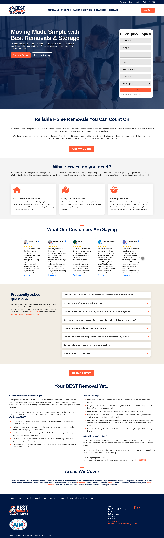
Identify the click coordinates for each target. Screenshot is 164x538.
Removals (53, 10)
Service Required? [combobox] (128, 84)
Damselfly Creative (51, 535)
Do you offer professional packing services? (84, 303)
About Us (43, 498)
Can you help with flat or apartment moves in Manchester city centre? (96, 336)
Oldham (109, 483)
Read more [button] (27, 275)
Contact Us (53, 498)
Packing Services (82, 10)
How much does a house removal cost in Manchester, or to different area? (98, 294)
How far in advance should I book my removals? (86, 328)
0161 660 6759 (34, 312)
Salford (149, 483)
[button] (21, 258)
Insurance (63, 498)
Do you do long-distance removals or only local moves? (89, 345)
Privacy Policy (89, 498)
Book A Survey (42, 55)
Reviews (123, 2)
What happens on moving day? (78, 353)
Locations (100, 10)
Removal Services (15, 498)
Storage (66, 10)
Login (137, 2)
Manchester (81, 483)
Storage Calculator (75, 498)
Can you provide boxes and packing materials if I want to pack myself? (97, 311)
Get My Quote (20, 55)
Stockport (51, 485)
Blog (130, 2)
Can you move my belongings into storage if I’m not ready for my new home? (100, 320)
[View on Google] (26, 242)
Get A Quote (148, 10)
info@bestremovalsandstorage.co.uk (25, 314)
